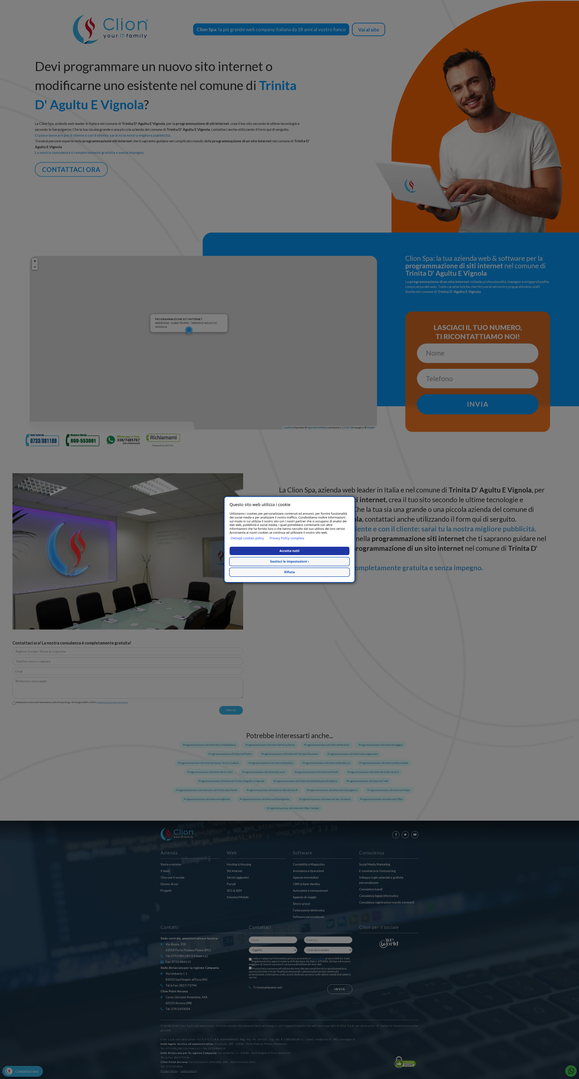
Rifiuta (289, 572)
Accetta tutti (289, 551)
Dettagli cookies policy (247, 538)
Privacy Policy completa (287, 538)
